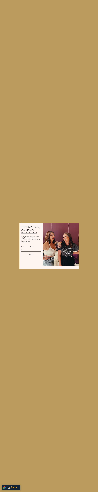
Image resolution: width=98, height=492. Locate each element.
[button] (21, 222)
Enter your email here (27, 247)
